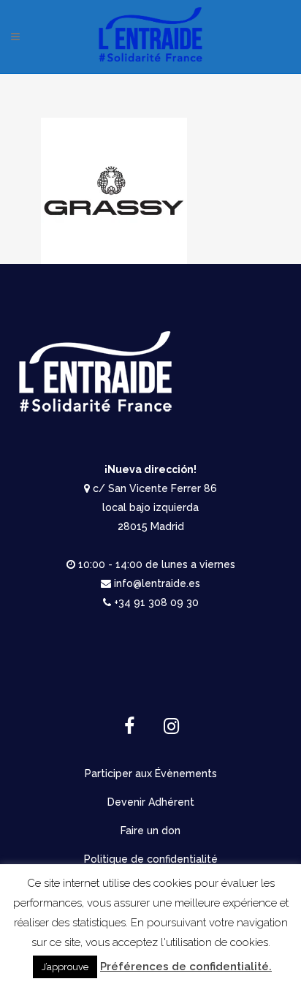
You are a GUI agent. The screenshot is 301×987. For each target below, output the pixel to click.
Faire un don (150, 830)
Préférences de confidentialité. (186, 966)
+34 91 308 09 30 (156, 602)
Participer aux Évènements (151, 773)
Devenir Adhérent (150, 802)
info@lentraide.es (157, 583)
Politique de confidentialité (151, 859)
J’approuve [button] (65, 966)
